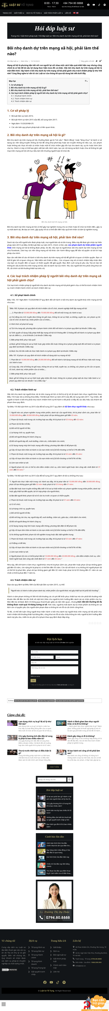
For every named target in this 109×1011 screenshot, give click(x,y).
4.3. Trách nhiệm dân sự (21, 101)
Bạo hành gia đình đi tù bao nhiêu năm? (59, 825)
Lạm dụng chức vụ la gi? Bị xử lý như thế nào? (35, 722)
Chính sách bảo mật (62, 685)
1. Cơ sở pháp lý (16, 85)
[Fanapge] (88, 5)
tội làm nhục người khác (76, 406)
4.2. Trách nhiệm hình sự (21, 98)
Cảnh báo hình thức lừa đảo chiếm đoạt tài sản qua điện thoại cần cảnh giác (59, 844)
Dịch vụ (56, 951)
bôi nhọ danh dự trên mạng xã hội (26, 701)
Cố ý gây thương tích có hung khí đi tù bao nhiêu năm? (59, 804)
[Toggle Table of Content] (86, 81)
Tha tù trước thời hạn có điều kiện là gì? (35, 752)
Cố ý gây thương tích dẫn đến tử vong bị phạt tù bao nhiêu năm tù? (35, 737)
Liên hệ (56, 971)
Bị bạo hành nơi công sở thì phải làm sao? (83, 752)
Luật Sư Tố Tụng (47, 990)
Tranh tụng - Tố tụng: (88, 959)
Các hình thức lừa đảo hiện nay (58, 857)
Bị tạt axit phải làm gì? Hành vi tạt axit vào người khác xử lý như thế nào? (59, 797)
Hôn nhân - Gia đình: (88, 962)
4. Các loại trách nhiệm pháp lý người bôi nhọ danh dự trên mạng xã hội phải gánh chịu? (48, 93)
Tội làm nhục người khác (46, 701)
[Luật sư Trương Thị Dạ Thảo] (54, 901)
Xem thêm (54, 767)
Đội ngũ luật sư (59, 955)
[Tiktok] (99, 5)
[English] (77, 13)
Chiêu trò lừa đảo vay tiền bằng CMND (58, 865)
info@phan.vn (80, 966)
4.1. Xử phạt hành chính (21, 96)
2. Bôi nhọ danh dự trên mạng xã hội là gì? (28, 87)
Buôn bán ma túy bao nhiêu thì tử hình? (59, 811)
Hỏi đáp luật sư (12, 61)
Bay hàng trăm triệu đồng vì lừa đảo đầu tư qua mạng (58, 851)
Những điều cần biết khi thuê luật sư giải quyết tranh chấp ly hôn (59, 818)
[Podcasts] (104, 5)
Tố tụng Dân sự (37, 951)
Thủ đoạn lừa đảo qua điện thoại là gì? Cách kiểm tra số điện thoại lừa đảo (59, 872)
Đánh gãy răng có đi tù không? (81, 736)
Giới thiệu (57, 947)
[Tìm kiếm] (69, 780)
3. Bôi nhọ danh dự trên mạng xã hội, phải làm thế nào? (33, 90)
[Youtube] (94, 5)
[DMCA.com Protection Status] (14, 970)
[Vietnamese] (74, 13)
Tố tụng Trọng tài (38, 968)
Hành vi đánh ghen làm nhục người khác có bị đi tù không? (83, 722)
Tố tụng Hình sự (38, 947)
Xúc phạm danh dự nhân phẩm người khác (69, 701)
